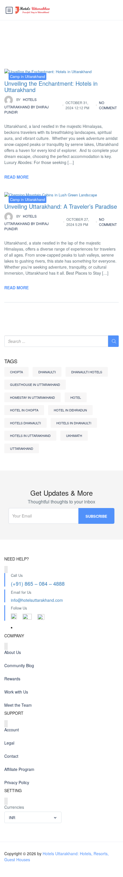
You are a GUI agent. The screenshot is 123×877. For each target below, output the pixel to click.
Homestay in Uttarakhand (32, 397)
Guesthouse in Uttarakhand (35, 384)
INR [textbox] (12, 817)
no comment (108, 105)
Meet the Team (18, 705)
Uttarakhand (21, 448)
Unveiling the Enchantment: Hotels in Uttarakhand (51, 86)
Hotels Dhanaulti (25, 423)
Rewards (12, 678)
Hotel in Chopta (24, 410)
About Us (12, 652)
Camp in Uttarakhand (27, 76)
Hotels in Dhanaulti (73, 423)
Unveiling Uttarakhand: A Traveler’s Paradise (60, 206)
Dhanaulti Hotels (86, 372)
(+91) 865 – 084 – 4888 (38, 583)
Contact (11, 756)
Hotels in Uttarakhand (30, 435)
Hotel (75, 397)
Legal (9, 743)
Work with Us (16, 692)
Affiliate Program (19, 769)
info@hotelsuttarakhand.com (37, 600)
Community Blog (19, 665)
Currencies (14, 807)
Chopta (16, 372)
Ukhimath (74, 435)
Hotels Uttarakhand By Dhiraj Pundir (26, 105)
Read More (16, 177)
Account (11, 730)
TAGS (10, 361)
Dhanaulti (47, 372)
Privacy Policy (16, 782)
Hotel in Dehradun (70, 410)
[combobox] (32, 817)
